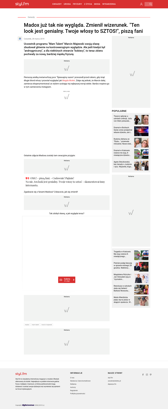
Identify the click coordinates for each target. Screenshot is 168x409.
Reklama (73, 384)
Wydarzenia (109, 4)
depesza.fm (112, 384)
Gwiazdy (57, 4)
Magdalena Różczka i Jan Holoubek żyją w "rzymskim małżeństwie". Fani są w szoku (122, 276)
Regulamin (74, 390)
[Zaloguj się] (141, 4)
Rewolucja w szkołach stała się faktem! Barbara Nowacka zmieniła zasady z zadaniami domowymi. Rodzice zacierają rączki (123, 288)
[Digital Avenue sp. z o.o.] (28, 405)
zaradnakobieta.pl (114, 381)
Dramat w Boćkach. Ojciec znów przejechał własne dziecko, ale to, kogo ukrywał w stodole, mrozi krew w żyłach (123, 130)
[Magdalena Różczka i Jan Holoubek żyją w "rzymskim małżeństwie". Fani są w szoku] (141, 278)
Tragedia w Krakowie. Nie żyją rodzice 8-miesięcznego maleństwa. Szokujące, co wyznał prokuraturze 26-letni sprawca (123, 254)
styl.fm (110, 378)
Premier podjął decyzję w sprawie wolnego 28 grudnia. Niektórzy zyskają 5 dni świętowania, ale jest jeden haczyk (123, 265)
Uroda (67, 4)
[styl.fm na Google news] (20, 38)
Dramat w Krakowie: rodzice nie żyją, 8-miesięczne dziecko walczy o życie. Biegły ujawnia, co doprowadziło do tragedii (122, 152)
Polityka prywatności (77, 393)
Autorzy (73, 387)
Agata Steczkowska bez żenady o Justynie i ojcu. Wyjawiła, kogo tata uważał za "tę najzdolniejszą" (123, 164)
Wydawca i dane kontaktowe (80, 381)
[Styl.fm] (24, 4)
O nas (72, 378)
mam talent (35, 325)
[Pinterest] (151, 375)
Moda (97, 4)
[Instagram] (147, 375)
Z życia (88, 4)
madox (27, 325)
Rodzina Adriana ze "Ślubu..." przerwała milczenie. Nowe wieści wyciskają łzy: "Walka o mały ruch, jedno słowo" (123, 141)
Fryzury (77, 4)
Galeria (67, 280)
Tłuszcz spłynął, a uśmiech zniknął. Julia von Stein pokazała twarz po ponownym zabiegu (123, 118)
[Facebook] (143, 375)
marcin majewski (46, 325)
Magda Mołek (68, 80)
